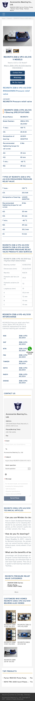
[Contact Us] (30, 350)
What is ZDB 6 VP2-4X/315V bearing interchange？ (17, 67)
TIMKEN (6, 362)
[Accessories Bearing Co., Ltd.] (5, 4)
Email (6, 441)
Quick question (11, 465)
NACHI (5, 375)
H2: (4, 157)
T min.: (5, 162)
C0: (4, 132)
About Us (5, 695)
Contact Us (13, 695)
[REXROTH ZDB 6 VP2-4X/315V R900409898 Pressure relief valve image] (17, 37)
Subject (7, 457)
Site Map (20, 695)
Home (3, 18)
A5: (4, 230)
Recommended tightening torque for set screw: (11, 146)
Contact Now (17, 73)
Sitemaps (27, 695)
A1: (4, 234)
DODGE (6, 381)
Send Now (14, 498)
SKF (4, 342)
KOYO (5, 368)
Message (7, 479)
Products (9, 18)
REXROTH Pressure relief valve (22, 18)
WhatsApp (17, 78)
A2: (4, 153)
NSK (4, 336)
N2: (4, 166)
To (6, 449)
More (16, 592)
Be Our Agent (17, 82)
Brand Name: (8, 117)
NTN (4, 349)
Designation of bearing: (8, 137)
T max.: (6, 128)
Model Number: (9, 121)
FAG (4, 355)
